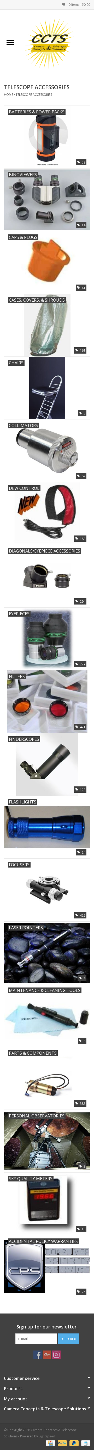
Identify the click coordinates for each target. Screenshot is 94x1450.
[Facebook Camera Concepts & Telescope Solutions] (37, 1355)
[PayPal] (62, 1443)
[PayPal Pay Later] (73, 1443)
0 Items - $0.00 (79, 4)
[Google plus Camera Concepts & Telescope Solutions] (47, 1355)
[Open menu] (10, 42)
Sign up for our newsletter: (47, 1327)
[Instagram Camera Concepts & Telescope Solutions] (56, 1355)
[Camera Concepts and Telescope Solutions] (57, 42)
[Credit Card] (50, 1443)
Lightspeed (47, 1436)
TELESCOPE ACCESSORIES (34, 94)
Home (8, 94)
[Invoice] (84, 1443)
